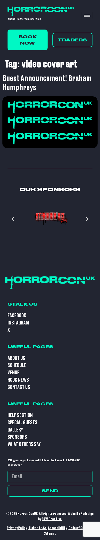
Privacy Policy (17, 528)
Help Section (20, 415)
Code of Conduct (80, 528)
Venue (13, 372)
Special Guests (22, 422)
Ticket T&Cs (37, 528)
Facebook (17, 315)
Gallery (15, 429)
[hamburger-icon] (87, 15)
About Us (16, 358)
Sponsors (17, 437)
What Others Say (24, 444)
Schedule (17, 365)
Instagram (18, 322)
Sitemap (50, 533)
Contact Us (19, 387)
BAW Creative (52, 519)
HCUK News (18, 380)
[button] (13, 219)
